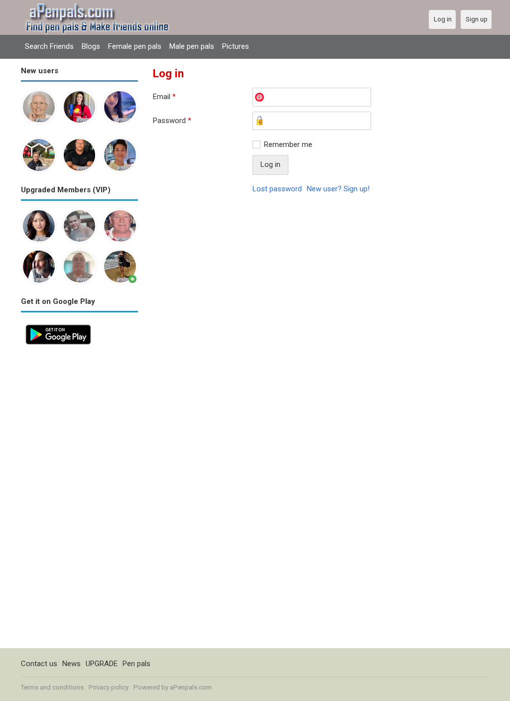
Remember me (288, 144)
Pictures (235, 46)
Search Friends (49, 46)
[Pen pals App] (58, 325)
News (71, 663)
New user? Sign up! (338, 188)
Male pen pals (191, 46)
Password (172, 120)
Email (164, 96)
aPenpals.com (191, 687)
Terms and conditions (52, 687)
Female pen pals (134, 46)
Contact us (39, 663)
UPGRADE (102, 663)
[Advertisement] (79, 498)
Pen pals (136, 663)
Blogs (91, 46)
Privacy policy (108, 687)
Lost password (277, 188)
